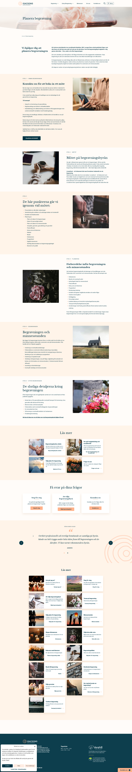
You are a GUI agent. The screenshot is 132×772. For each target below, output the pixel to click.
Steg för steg (36, 508)
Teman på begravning (90, 598)
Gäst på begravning (67, 3)
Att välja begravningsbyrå (53, 597)
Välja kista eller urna (89, 632)
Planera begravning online (53, 655)
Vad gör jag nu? (50, 580)
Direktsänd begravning (90, 667)
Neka (19, 765)
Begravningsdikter (89, 650)
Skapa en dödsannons (94, 673)
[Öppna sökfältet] (104, 3)
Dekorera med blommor (53, 650)
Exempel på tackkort (56, 708)
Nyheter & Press (57, 469)
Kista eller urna (96, 639)
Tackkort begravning (52, 701)
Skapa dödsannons (51, 632)
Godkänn (7, 765)
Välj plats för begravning (92, 655)
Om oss (88, 3)
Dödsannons (58, 639)
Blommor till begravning (93, 692)
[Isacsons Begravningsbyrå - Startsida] (30, 741)
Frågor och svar (95, 468)
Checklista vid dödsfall (32, 138)
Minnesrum (80, 3)
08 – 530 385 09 (38, 767)
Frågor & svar (88, 462)
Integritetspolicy (22, 769)
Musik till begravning (52, 667)
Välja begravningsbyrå (66, 509)
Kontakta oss (97, 3)
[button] (34, 746)
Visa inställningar (30, 765)
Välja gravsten (50, 684)
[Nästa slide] (111, 543)
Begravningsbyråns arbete (53, 444)
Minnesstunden (88, 615)
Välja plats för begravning (53, 461)
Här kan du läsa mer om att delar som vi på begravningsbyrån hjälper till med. (43, 417)
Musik (60, 673)
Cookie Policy (14, 769)
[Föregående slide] (21, 543)
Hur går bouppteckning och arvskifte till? (92, 452)
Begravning (54, 3)
